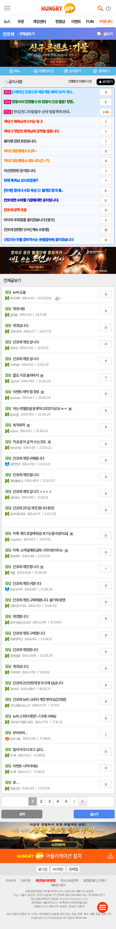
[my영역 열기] (7, 7)
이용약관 (25, 880)
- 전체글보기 (26, 34)
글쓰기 (107, 34)
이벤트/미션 (46, 71)
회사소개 (10, 880)
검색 (22, 814)
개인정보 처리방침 (45, 880)
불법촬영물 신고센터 (94, 880)
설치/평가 (75, 71)
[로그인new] (108, 7)
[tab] (14, 72)
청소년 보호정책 (69, 880)
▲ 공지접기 (105, 82)
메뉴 (17, 71)
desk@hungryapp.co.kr (73, 898)
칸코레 (8, 34)
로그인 (42, 869)
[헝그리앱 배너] (58, 835)
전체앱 (73, 869)
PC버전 (58, 869)
